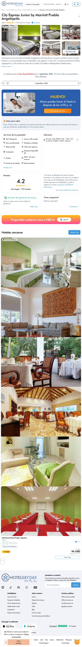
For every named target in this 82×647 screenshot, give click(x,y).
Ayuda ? (58, 4)
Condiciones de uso (67, 603)
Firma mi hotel (36, 613)
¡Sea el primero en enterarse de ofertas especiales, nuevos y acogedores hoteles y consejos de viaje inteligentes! (62, 579)
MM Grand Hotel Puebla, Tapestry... (15, 538)
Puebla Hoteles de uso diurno (30, 10)
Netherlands (59, 640)
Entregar (75, 585)
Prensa (34, 597)
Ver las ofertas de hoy (13, 603)
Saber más (34, 207)
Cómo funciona (49, 4)
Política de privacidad (68, 597)
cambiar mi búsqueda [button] (32, 4)
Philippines (69, 640)
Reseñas (34, 603)
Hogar (3, 10)
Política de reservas (67, 600)
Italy (46, 640)
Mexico (52, 640)
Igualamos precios (67, 606)
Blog (33, 609)
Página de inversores (38, 600)
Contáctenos (73, 207)
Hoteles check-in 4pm (13, 606)
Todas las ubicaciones (13, 613)
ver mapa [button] (37, 22)
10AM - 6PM (67, 557)
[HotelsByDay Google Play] (30, 626)
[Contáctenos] (77, 642)
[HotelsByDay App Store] (9, 626)
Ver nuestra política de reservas (67, 190)
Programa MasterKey (13, 600)
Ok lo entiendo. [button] (19, 642)
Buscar (66, 220)
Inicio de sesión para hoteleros (41, 616)
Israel (41, 640)
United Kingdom (44, 643)
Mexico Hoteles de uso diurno (13, 10)
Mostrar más (74, 232)
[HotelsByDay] (12, 6)
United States (65, 643)
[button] (76, 4)
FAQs (33, 606)
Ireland (36, 640)
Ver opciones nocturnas (57, 111)
